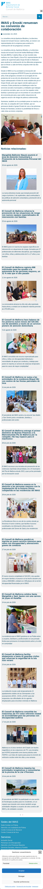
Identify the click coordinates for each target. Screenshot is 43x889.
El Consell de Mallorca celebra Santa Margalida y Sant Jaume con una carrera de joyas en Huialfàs (21, 596)
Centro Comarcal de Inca (10, 832)
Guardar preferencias (21, 882)
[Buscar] (39, 16)
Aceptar (21, 871)
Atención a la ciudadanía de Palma (13, 827)
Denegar (21, 876)
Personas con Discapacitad (10, 843)
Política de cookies (10, 886)
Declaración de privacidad (23, 886)
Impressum (35, 886)
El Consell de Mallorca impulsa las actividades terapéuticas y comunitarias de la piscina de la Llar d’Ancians (21, 770)
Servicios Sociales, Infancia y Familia (14, 847)
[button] (40, 852)
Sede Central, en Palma (9, 825)
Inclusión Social (6, 840)
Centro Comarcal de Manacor (11, 830)
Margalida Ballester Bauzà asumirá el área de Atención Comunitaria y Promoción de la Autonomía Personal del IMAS (21, 158)
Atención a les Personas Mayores (13, 845)
